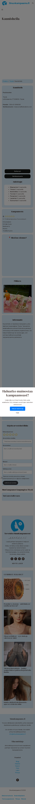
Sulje (17, 413)
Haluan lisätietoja (17, 409)
